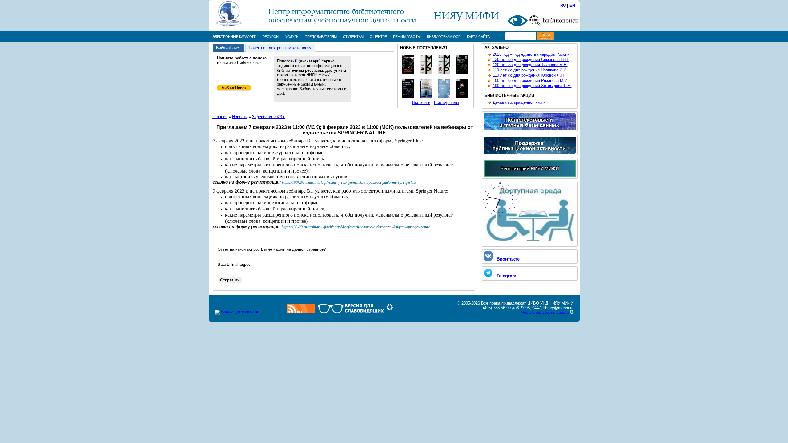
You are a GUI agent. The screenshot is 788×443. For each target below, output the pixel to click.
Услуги (292, 36)
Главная (219, 116)
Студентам (353, 36)
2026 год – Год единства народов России (531, 54)
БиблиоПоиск (228, 48)
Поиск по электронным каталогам (280, 48)
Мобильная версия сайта (545, 312)
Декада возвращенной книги (519, 102)
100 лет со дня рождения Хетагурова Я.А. (532, 85)
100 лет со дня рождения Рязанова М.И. (531, 80)
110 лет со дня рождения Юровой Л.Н (528, 75)
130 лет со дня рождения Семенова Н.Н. (531, 59)
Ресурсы (271, 36)
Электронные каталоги (234, 36)
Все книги (421, 102)
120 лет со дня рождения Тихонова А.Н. (530, 64)
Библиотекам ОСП (444, 36)
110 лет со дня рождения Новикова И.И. (530, 70)
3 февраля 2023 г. (268, 116)
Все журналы (446, 102)
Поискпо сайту (546, 36)
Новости (239, 116)
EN (572, 5)
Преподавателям (321, 36)
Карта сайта (478, 36)
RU (563, 5)
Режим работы (407, 36)
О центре (378, 36)
